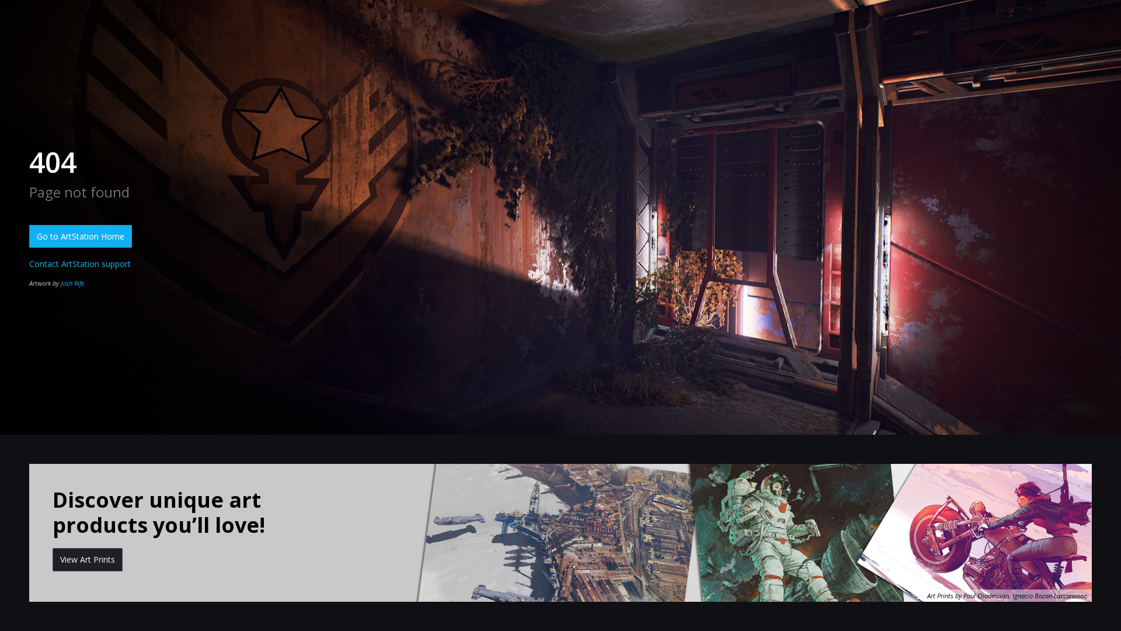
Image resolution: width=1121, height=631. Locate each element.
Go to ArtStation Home (80, 236)
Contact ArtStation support (80, 263)
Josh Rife (72, 283)
